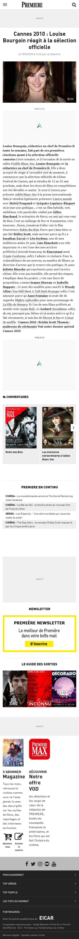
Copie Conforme (15, 256)
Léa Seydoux (39, 238)
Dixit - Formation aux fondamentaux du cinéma (41, 927)
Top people (10, 892)
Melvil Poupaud (20, 203)
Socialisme (60, 309)
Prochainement (13, 874)
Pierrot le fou (51, 318)
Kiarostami (54, 252)
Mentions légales (11, 935)
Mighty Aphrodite (27, 300)
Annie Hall (27, 309)
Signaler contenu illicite (33, 935)
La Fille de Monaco (15, 304)
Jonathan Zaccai (14, 238)
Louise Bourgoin (48, 164)
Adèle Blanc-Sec (24, 164)
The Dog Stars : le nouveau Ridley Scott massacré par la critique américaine (39, 524)
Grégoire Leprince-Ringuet (55, 203)
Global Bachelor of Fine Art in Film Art (52, 924)
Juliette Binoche (14, 269)
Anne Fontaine (37, 296)
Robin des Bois (29, 230)
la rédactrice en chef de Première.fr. (35, 166)
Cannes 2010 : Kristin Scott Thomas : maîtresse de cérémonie (36, 324)
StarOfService (9, 927)
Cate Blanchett (47, 243)
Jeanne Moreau (41, 282)
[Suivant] (73, 427)
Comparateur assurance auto (17, 924)
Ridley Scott (22, 234)
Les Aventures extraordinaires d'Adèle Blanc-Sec (56, 455)
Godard (45, 309)
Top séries (9, 883)
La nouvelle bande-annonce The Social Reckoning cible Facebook (39, 497)
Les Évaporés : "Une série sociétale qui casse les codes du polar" (38, 515)
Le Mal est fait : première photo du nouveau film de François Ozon (38, 506)
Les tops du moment (16, 901)
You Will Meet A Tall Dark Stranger (36, 291)
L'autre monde (62, 199)
